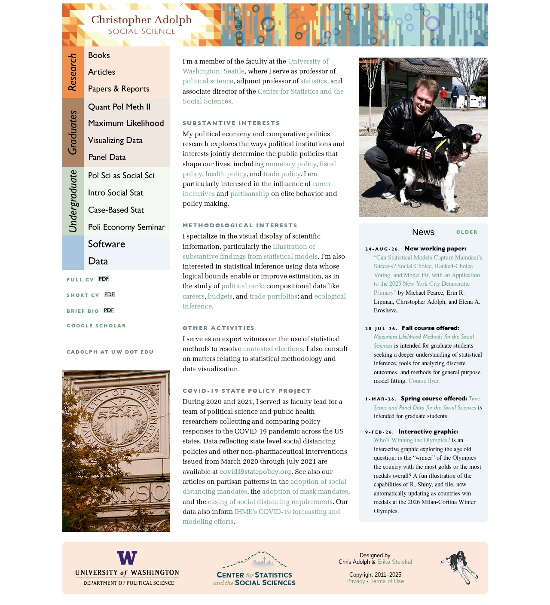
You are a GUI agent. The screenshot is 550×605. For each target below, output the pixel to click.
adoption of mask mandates (305, 492)
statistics (313, 81)
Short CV (83, 295)
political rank (242, 286)
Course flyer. (424, 380)
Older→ (469, 232)
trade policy (281, 174)
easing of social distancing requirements (270, 502)
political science (208, 81)
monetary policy (291, 164)
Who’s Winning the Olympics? (412, 440)
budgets (220, 296)
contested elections (273, 349)
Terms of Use (387, 581)
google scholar (96, 326)
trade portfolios (273, 296)
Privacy (355, 581)
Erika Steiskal (394, 562)
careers (194, 296)
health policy (225, 174)
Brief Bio (83, 311)
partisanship (249, 194)
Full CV (80, 280)
